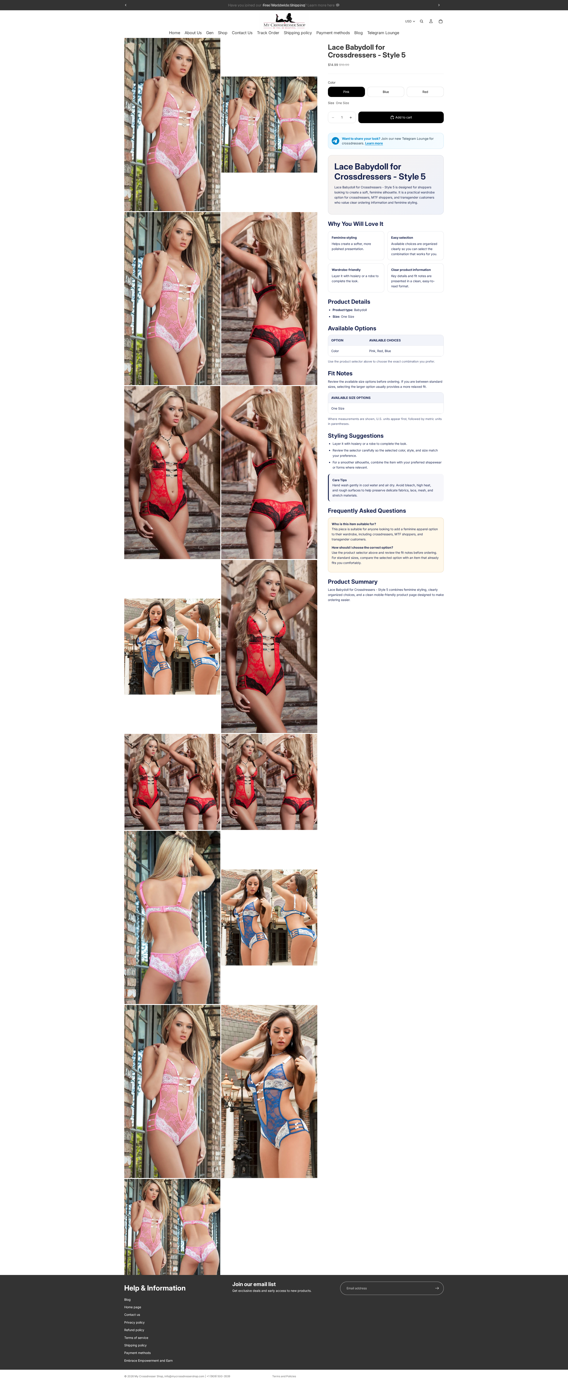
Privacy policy (134, 1322)
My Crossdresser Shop (148, 1376)
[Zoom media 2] (269, 124)
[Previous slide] (126, 5)
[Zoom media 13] (172, 1091)
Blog (127, 1299)
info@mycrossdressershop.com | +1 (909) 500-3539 (197, 1376)
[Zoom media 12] (269, 917)
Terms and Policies (284, 1376)
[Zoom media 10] (269, 782)
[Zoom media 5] (172, 472)
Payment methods (137, 1353)
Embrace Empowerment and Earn (148, 1360)
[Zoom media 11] (172, 917)
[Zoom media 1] (172, 124)
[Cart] (441, 21)
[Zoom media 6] (269, 472)
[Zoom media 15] (172, 1227)
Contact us (132, 1314)
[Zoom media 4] (269, 298)
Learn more (374, 143)
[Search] (421, 21)
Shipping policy (135, 1345)
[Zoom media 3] (172, 298)
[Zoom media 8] (269, 646)
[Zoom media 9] (172, 782)
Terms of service (136, 1337)
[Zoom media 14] (269, 1091)
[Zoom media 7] (172, 646)
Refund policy (134, 1330)
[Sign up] (437, 1288)
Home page (132, 1307)
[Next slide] (439, 5)
